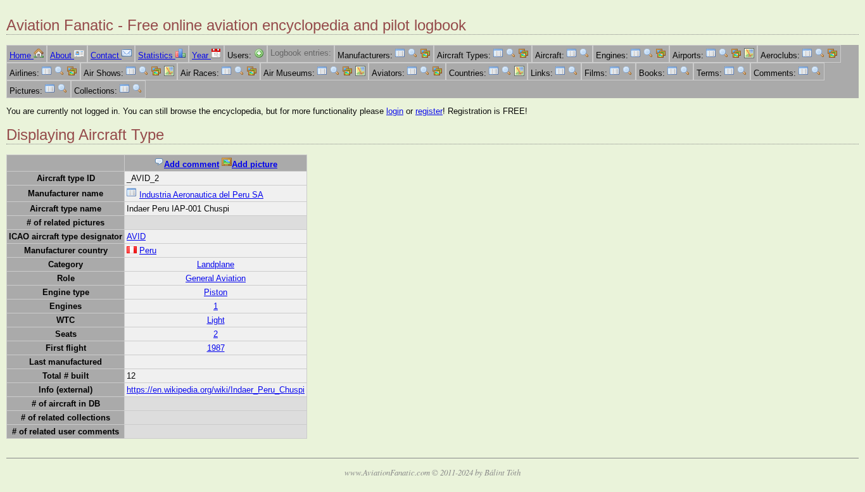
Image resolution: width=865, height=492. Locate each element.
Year (201, 55)
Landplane (215, 264)
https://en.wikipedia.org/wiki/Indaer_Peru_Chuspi (216, 389)
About (62, 55)
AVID (136, 236)
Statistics (156, 55)
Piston (215, 292)
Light (216, 320)
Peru (147, 250)
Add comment (191, 164)
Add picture (254, 164)
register (429, 111)
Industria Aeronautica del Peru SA (201, 194)
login (394, 111)
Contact (106, 55)
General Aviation (216, 278)
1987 (216, 348)
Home (21, 55)
